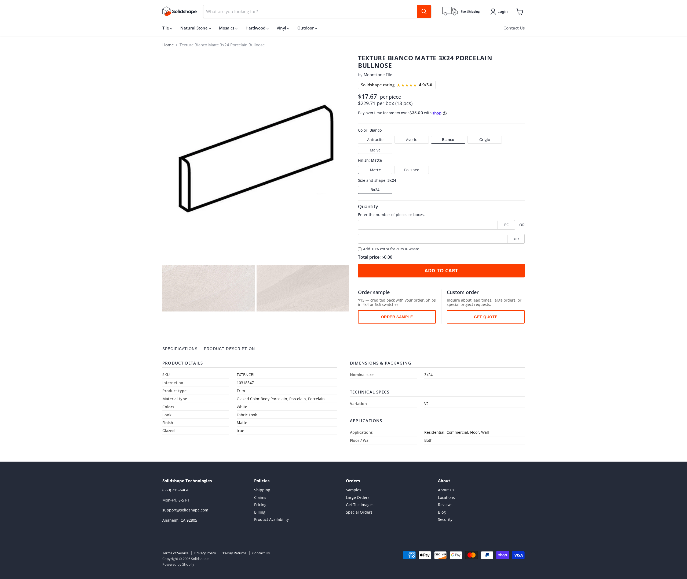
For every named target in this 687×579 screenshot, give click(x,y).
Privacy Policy (205, 553)
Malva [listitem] (375, 150)
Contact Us (514, 28)
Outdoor (306, 28)
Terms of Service (175, 553)
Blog (442, 512)
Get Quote (486, 317)
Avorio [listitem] (411, 139)
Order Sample (397, 317)
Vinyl (282, 28)
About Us (446, 489)
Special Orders (359, 512)
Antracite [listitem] (375, 139)
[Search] (424, 11)
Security (445, 519)
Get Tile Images (360, 504)
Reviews (445, 504)
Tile (166, 28)
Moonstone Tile (378, 74)
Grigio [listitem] (484, 139)
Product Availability (271, 519)
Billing (259, 512)
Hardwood (256, 28)
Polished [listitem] (411, 169)
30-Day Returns (234, 553)
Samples (353, 489)
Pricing (260, 504)
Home (168, 45)
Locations (446, 497)
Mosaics (227, 28)
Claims (260, 497)
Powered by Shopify (178, 564)
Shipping (262, 489)
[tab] (180, 348)
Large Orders (358, 497)
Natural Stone (194, 28)
